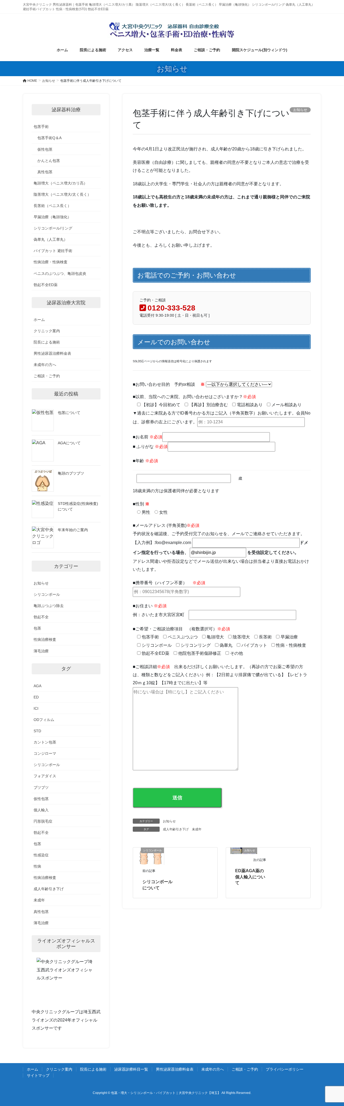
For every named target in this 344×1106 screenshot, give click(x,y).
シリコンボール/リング (53, 228)
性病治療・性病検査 (50, 262)
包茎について (69, 412)
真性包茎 (44, 172)
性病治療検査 (45, 639)
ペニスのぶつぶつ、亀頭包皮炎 (60, 273)
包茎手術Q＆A (49, 138)
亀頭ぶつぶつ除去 (49, 606)
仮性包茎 (44, 149)
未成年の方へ (45, 364)
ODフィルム (44, 719)
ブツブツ (41, 787)
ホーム (39, 319)
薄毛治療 (41, 651)
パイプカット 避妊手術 (53, 251)
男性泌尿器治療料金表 (52, 353)
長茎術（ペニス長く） (52, 206)
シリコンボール (47, 594)
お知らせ (169, 821)
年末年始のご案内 (73, 530)
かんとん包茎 (48, 160)
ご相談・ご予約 (47, 376)
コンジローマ (45, 753)
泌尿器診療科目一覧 (131, 1069)
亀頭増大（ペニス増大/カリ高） (60, 183)
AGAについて (69, 443)
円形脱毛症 (43, 821)
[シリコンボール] (150, 856)
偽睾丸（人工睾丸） (50, 239)
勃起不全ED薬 (46, 285)
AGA (37, 686)
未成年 (197, 829)
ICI (36, 708)
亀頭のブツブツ (71, 473)
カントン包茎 (45, 742)
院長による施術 (47, 342)
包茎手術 (41, 126)
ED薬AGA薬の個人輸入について (250, 876)
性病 (37, 866)
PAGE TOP (330, 1068)
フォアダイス (45, 776)
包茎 (37, 628)
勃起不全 (41, 617)
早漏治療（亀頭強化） (52, 217)
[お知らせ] (232, 850)
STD (37, 731)
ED (36, 697)
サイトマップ (38, 1075)
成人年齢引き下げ (176, 829)
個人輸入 (41, 810)
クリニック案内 (47, 331)
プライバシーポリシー (284, 1069)
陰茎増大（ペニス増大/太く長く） (62, 194)
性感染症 (41, 855)
